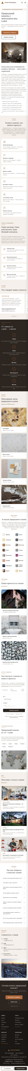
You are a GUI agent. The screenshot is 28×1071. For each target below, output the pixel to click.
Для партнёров (4, 1043)
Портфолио (4, 1037)
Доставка (17, 1034)
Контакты (3, 1041)
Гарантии (3, 1039)
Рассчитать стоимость (10, 32)
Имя (4, 696)
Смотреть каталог (8, 37)
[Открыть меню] (25, 2)
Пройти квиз (14, 1002)
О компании (4, 1034)
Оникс (2, 1024)
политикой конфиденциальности (16, 717)
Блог (16, 1041)
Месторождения (5, 1026)
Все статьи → (4, 782)
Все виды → (4, 1028)
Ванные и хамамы (19, 1024)
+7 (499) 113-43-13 (8, 940)
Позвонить (8, 1068)
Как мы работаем (19, 1039)
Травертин (3, 1022)
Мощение (17, 1020)
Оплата (16, 1037)
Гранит (2, 1020)
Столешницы (18, 1022)
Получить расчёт (14, 710)
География (17, 1043)
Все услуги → (18, 1026)
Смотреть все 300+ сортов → (8, 404)
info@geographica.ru (9, 945)
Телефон (5, 703)
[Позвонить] (22, 2)
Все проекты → (5, 586)
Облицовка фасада (19, 1018)
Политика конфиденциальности (18, 1063)
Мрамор (3, 1018)
